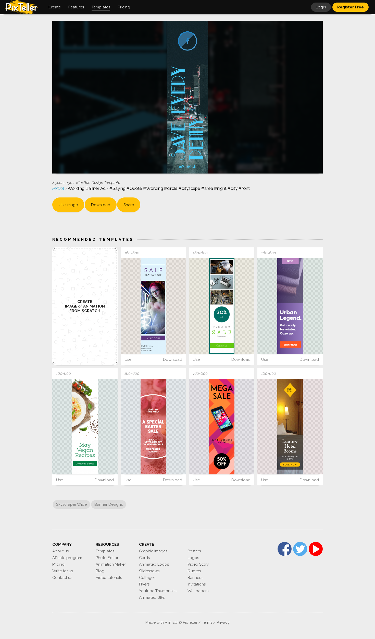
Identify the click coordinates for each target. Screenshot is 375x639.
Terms (207, 622)
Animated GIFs (152, 597)
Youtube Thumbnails (157, 591)
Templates (105, 551)
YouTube (316, 549)
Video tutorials (109, 577)
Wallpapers (198, 591)
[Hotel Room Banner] (290, 426)
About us (60, 551)
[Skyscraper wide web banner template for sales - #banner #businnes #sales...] (153, 306)
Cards (144, 557)
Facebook (285, 549)
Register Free (350, 7)
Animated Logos (154, 564)
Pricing (58, 564)
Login (321, 7)
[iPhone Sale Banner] (221, 426)
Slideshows (149, 571)
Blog (100, 571)
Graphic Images (153, 551)
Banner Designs (108, 504)
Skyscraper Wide (71, 504)
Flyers (144, 584)
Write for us (62, 571)
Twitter (300, 549)
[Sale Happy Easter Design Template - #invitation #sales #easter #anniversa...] (153, 426)
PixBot (58, 188)
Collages (147, 577)
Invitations (197, 584)
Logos (193, 557)
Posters (194, 551)
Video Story (198, 564)
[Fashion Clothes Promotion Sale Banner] (290, 306)
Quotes (194, 571)
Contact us (62, 577)
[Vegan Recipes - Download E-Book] (85, 426)
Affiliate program (67, 557)
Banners (195, 577)
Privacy (223, 622)
